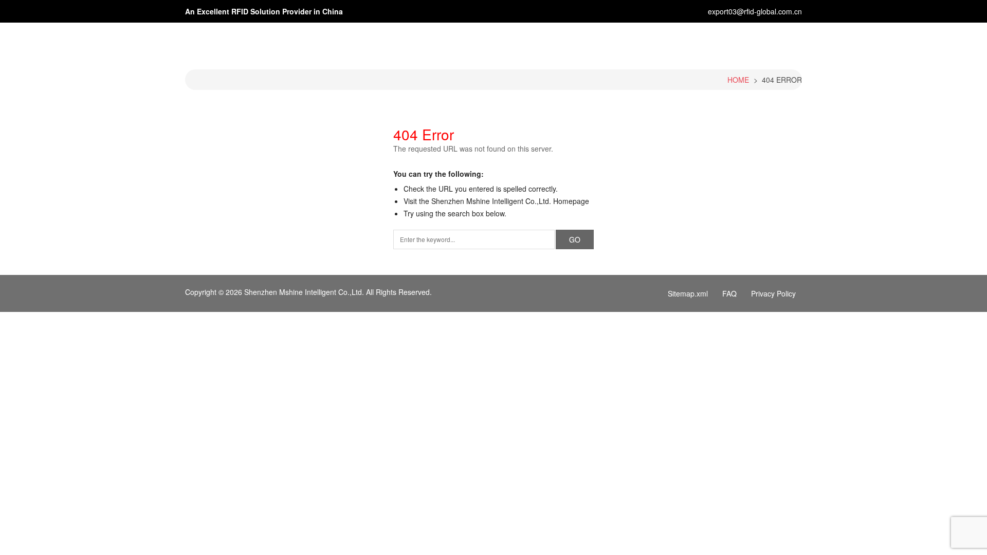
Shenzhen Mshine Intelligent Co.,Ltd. (304, 292)
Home (475, 42)
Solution (620, 42)
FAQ (729, 293)
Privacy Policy (773, 293)
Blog (660, 42)
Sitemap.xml (688, 293)
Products (571, 42)
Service (700, 42)
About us (520, 42)
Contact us (752, 42)
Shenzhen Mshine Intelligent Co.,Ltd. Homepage (510, 201)
